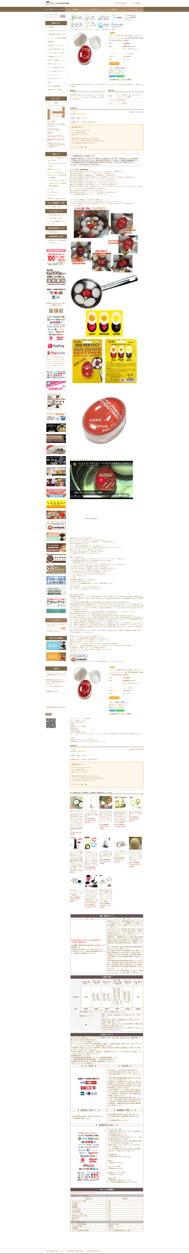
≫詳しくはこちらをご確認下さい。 (83, 1063)
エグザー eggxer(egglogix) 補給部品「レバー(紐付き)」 (135, 813)
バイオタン (51, 189)
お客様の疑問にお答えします (56, 215)
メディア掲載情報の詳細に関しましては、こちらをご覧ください (89, 194)
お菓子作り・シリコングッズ (56, 45)
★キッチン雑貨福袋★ (54, 86)
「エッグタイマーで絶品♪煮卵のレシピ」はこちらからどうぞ (105, 661)
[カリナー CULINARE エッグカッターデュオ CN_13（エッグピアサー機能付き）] (76, 886)
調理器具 (50, 41)
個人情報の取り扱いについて (55, 1251)
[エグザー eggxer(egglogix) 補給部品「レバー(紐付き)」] (135, 807)
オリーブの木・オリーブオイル (56, 30)
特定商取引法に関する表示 (75, 1251)
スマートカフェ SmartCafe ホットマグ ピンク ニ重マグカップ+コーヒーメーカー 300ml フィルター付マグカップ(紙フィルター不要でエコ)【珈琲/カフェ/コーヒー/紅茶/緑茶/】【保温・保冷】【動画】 (91, 895)
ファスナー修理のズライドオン (56, 67)
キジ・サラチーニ (53, 195)
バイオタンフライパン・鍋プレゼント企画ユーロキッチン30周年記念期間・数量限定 (57, 183)
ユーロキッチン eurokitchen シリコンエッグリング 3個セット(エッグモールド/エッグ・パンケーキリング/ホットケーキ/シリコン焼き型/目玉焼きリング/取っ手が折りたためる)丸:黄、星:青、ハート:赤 (91, 858)
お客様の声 (114, 9)
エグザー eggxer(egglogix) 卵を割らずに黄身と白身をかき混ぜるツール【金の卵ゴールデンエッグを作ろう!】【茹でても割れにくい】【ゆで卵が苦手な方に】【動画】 (120, 816)
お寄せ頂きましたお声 (56, 236)
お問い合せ (94, 9)
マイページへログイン (121, 3)
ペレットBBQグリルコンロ (55, 71)
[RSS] (48, 715)
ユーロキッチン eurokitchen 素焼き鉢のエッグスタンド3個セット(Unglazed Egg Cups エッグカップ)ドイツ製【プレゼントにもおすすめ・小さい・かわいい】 (105, 816)
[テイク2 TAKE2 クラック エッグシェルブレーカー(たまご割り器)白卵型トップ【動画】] (91, 807)
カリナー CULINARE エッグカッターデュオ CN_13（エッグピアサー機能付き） (77, 892)
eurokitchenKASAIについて (95, 1251)
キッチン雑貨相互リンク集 (56, 203)
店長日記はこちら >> (52, 691)
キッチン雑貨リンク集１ (54, 206)
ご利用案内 (75, 9)
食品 (49, 82)
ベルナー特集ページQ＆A (55, 218)
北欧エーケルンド (53, 64)
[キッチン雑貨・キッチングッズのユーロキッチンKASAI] (57, 5)
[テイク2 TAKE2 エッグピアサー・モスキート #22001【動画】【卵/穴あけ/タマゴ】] (105, 848)
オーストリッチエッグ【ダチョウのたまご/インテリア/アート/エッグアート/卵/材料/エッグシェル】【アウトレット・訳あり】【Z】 (135, 856)
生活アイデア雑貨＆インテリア (56, 60)
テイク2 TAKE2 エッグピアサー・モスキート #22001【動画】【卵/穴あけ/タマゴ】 (105, 854)
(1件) (122, 73)
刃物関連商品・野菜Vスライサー (57, 34)
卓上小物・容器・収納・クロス (56, 49)
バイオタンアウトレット (54, 78)
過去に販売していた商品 (108, 29)
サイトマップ (133, 9)
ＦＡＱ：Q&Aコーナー (56, 211)
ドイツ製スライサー (53, 192)
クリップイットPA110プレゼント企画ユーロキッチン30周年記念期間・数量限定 (57, 175)
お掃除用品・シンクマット (55, 56)
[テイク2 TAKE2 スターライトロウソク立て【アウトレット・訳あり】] (120, 848)
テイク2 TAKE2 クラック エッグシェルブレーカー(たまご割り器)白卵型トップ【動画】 (91, 813)
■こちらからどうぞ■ (58, 136)
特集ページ (56, 154)
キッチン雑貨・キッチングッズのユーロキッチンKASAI (55, 12)
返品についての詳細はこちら (118, 70)
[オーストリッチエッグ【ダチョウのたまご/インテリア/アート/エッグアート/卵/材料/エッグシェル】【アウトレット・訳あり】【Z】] (135, 848)
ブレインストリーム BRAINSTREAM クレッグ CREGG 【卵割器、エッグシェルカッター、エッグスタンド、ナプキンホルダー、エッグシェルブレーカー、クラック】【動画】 (105, 895)
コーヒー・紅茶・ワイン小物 (56, 52)
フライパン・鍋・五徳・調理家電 (57, 38)
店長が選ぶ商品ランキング (56, 228)
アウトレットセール (53, 75)
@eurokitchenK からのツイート (56, 707)
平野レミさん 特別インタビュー (57, 198)
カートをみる (136, 3)
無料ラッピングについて (54, 169)
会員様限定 (51, 27)
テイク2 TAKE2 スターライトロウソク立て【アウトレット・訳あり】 (120, 854)
